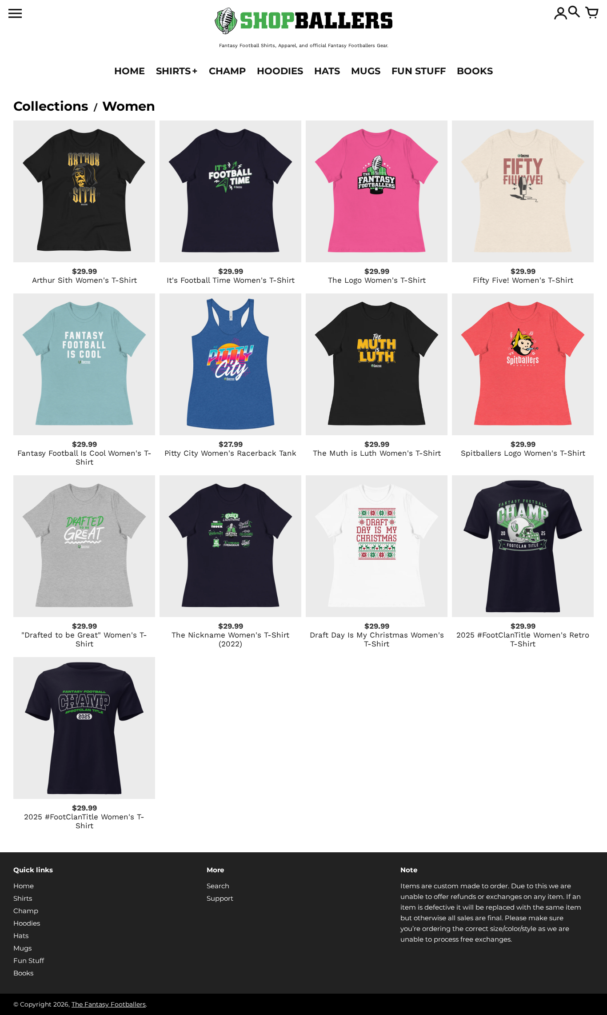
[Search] (574, 13)
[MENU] (15, 15)
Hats (20, 935)
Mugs (22, 948)
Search (218, 886)
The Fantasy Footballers (109, 1004)
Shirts (22, 898)
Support (220, 898)
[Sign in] (560, 13)
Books (23, 973)
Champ (25, 911)
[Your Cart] (592, 13)
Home (23, 886)
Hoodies (26, 923)
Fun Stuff (28, 960)
